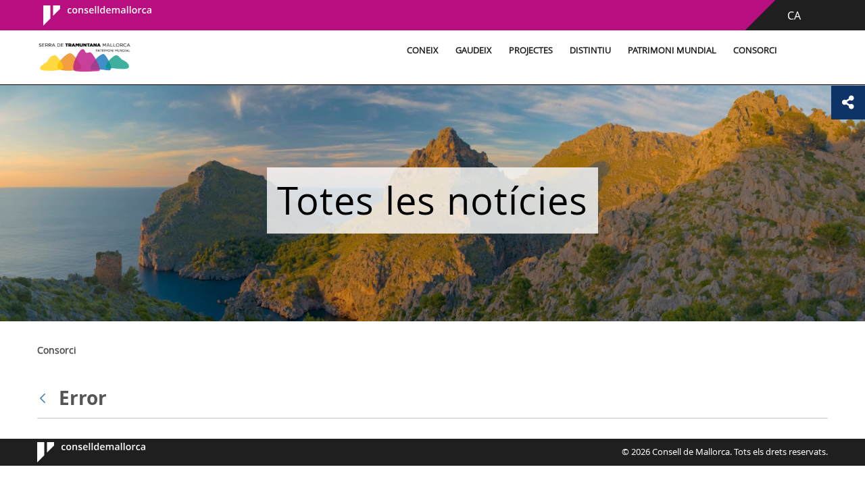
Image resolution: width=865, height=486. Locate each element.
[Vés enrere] (46, 398)
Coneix (423, 50)
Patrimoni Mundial (672, 50)
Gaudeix (473, 50)
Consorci (755, 50)
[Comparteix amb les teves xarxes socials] (848, 102)
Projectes (531, 50)
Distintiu (590, 50)
